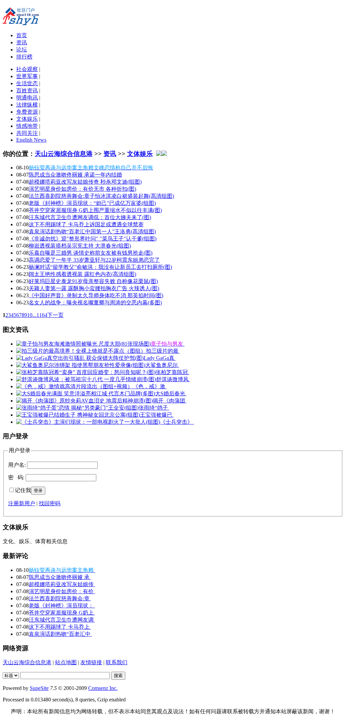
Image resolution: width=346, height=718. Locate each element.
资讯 (21, 42)
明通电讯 (27, 97)
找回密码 (49, 503)
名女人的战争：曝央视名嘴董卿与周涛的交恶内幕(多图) (95, 302)
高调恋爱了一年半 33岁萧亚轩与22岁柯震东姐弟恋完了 (94, 260)
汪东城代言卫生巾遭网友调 (62, 620)
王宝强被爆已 (157, 415)
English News (31, 140)
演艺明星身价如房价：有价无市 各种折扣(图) (82, 189)
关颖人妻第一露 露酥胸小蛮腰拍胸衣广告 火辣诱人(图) (94, 288)
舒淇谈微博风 (173, 379)
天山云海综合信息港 (64, 153)
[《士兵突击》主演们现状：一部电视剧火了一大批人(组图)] (88, 422)
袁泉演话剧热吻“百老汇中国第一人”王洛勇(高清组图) (92, 231)
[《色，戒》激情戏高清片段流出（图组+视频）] (74, 386)
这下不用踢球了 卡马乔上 (60, 627)
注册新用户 (21, 503)
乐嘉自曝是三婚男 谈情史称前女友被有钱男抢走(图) (90, 253)
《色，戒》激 (150, 386)
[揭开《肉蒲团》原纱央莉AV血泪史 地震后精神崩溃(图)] (84, 400)
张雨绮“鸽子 (154, 408)
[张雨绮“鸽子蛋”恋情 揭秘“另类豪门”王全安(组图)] (77, 408)
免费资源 (27, 112)
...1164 (39, 315)
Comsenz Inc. (103, 688)
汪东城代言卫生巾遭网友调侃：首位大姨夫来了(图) (90, 217)
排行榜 (24, 57)
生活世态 (27, 83)
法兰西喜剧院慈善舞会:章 (60, 598)
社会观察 (27, 69)
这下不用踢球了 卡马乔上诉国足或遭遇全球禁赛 (86, 224)
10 (29, 315)
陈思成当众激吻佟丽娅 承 (60, 577)
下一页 (55, 315)
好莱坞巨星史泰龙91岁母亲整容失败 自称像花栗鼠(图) (93, 281)
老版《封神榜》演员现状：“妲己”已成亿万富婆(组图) (92, 203)
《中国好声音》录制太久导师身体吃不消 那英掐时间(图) (96, 295)
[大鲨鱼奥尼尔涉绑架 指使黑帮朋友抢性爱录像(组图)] (80, 365)
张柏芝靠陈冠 (172, 372)
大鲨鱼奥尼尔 (162, 365)
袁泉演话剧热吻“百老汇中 (60, 634)
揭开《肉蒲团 (170, 400)
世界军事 (27, 76)
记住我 (23, 490)
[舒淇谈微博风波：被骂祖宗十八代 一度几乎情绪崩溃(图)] (86, 379)
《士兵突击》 (177, 422)
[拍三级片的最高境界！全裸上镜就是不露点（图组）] (81, 351)
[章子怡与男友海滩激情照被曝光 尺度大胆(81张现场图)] (83, 344)
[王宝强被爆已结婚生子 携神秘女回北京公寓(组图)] (78, 415)
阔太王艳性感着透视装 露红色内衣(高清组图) (82, 274)
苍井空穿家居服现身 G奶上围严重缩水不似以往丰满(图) (95, 210)
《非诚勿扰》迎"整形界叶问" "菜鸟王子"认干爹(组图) (92, 238)
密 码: (16, 477)
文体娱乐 (27, 119)
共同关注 (27, 133)
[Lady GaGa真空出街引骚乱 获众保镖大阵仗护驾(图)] (80, 358)
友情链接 (91, 662)
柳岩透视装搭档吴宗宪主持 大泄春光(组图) (80, 246)
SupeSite (39, 688)
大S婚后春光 (171, 393)
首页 (21, 35)
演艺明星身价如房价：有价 (62, 591)
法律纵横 (27, 105)
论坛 (21, 49)
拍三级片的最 (163, 351)
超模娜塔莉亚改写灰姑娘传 (62, 584)
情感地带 (27, 126)
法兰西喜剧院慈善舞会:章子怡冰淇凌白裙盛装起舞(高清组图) (101, 196)
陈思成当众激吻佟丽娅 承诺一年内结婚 (75, 175)
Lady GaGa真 (160, 358)
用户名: (17, 465)
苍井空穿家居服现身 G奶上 (62, 613)
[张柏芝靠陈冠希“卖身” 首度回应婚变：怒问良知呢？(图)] (85, 372)
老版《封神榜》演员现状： (62, 605)
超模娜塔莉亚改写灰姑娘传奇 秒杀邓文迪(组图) (85, 182)
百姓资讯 (27, 90)
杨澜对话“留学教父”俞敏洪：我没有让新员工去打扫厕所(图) (100, 267)
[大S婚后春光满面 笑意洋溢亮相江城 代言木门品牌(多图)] (85, 393)
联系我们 (116, 662)
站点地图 (66, 662)
